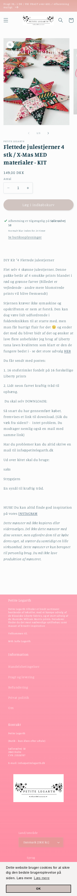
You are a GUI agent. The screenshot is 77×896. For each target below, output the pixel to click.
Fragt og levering (21, 677)
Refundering (18, 687)
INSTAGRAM (27, 513)
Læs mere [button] (42, 878)
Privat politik (18, 697)
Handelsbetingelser (23, 666)
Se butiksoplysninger (25, 237)
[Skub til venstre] (28, 133)
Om (11, 708)
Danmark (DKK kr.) (36, 842)
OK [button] (38, 888)
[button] (6, 20)
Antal (7, 179)
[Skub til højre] (48, 133)
